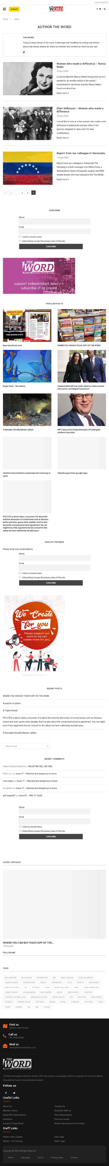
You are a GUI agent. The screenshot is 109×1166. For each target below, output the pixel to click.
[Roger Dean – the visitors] (27, 366)
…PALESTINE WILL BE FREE (39, 766)
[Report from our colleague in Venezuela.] (28, 168)
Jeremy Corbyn (11, 992)
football (36, 987)
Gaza (47, 987)
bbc (54, 978)
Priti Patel (40, 1002)
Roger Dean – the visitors (14, 386)
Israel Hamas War (91, 987)
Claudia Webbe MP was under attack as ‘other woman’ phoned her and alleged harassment (81, 387)
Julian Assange (29, 992)
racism (52, 1002)
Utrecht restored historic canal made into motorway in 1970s (26, 474)
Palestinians (96, 997)
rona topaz (8, 781)
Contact (74, 1157)
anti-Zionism (26, 978)
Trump (8, 1007)
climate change (11, 983)
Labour (59, 992)
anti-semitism (10, 978)
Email (21, 227)
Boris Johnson (67, 978)
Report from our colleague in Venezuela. (81, 153)
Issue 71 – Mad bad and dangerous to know (36, 773)
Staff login (59, 1141)
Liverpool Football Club (15, 997)
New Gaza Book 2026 (12, 345)
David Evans (94, 983)
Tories (100, 1002)
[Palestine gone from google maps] (82, 453)
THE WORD (28, 37)
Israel (76, 987)
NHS (71, 997)
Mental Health (58, 997)
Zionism (46, 1007)
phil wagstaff (9, 795)
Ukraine (18, 1007)
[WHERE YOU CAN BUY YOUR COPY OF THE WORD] (82, 325)
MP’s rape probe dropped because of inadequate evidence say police (79, 431)
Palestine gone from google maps (72, 473)
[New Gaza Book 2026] (27, 325)
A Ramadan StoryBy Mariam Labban (18, 429)
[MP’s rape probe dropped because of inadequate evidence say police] (82, 409)
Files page (59, 1137)
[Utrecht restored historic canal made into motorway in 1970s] (27, 453)
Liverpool (88, 992)
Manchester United (39, 997)
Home (5, 19)
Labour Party (73, 992)
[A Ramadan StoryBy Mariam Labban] (27, 409)
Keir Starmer (46, 992)
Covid (69, 983)
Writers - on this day (13, 1141)
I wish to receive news (32, 237)
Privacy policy (57, 1157)
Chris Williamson (85, 978)
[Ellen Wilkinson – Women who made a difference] (28, 123)
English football (12, 987)
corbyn (43, 983)
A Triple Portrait (10, 710)
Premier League (24, 1002)
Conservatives (29, 983)
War (36, 1007)
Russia (63, 1002)
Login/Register (101, 2)
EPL (26, 987)
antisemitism (42, 978)
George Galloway (61, 987)
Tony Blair (88, 1002)
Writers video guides (13, 1137)
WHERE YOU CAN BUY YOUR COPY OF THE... (28, 942)
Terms (40, 1157)
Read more (62, 93)
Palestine (82, 997)
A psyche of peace (12, 703)
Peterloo (9, 1002)
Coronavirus (56, 983)
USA (28, 1007)
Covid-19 (80, 983)
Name (21, 217)
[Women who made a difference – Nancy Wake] (28, 78)
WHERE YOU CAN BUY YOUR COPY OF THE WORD (79, 345)
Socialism (75, 1002)
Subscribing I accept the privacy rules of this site (43, 241)
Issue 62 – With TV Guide (30, 795)
